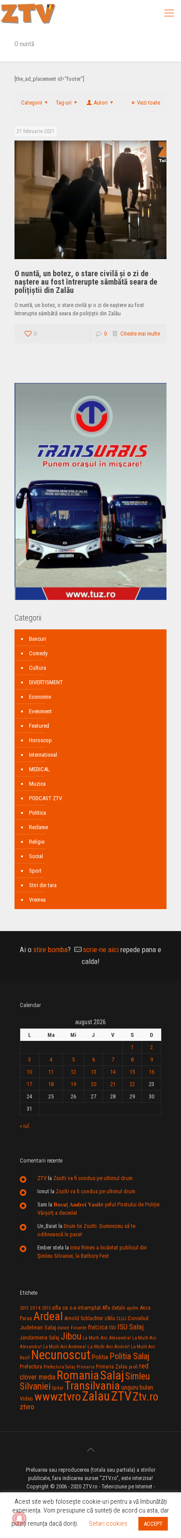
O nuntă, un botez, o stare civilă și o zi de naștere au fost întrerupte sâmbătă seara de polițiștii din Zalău (85, 282)
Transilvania (92, 1385)
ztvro (27, 1406)
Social (36, 856)
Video (26, 1398)
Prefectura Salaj (59, 1367)
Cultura (37, 667)
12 (73, 1072)
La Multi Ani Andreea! (64, 1347)
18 (51, 1084)
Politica (37, 812)
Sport (35, 870)
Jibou (71, 1336)
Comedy (38, 653)
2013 (24, 1308)
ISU (112, 1328)
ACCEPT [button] (153, 1523)
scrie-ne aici (101, 949)
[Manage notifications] (19, 1519)
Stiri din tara (43, 885)
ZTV (42, 1178)
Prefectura (31, 1367)
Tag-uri (64, 102)
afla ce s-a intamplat (76, 1307)
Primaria (85, 1367)
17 (29, 1084)
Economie (40, 696)
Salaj (112, 1375)
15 (132, 1072)
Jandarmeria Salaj (39, 1337)
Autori (101, 102)
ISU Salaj (130, 1326)
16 (151, 1072)
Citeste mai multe (140, 333)
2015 (46, 1308)
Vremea (37, 899)
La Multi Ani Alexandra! (107, 1338)
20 (93, 1084)
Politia (100, 1357)
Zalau (96, 1396)
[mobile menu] (169, 13)
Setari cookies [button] (108, 1523)
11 (51, 1072)
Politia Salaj (129, 1356)
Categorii (31, 102)
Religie (36, 841)
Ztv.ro (145, 1396)
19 (73, 1084)
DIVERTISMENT (46, 682)
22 (132, 1084)
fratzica (98, 1327)
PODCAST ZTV (45, 798)
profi (133, 1367)
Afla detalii (113, 1308)
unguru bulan (137, 1387)
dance (63, 1328)
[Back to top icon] (90, 1450)
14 (113, 1072)
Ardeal (48, 1316)
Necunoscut (60, 1354)
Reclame (38, 827)
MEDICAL (39, 769)
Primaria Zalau (111, 1367)
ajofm (132, 1308)
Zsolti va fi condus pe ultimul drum (93, 1178)
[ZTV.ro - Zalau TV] (28, 13)
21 (113, 1084)
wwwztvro (57, 1396)
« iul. (25, 1126)
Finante (79, 1328)
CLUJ (121, 1318)
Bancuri (37, 638)
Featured (39, 725)
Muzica (37, 783)
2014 (35, 1308)
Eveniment (40, 711)
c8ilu (110, 1318)
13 (93, 1072)
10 (29, 1072)
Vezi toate (148, 102)
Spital (57, 1388)
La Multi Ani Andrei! (108, 1346)
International (43, 754)
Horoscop (40, 740)
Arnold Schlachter (83, 1318)
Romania (78, 1375)
